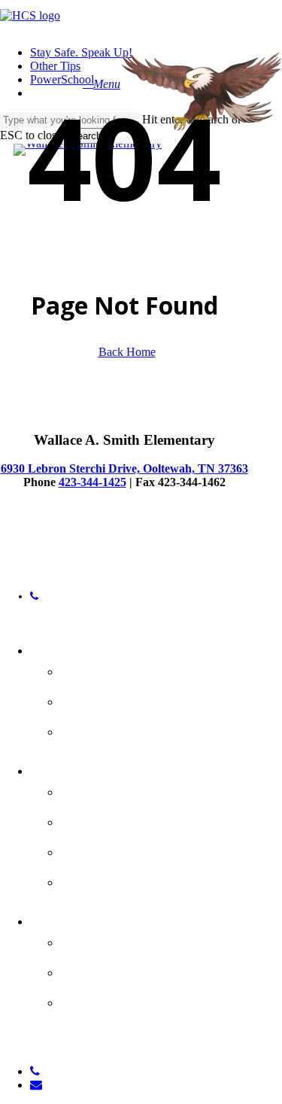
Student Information (141, 789)
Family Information (135, 940)
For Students (80, 768)
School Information (135, 669)
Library (87, 849)
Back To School (118, 729)
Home (53, 648)
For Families (76, 919)
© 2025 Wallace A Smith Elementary (79, 549)
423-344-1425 (92, 482)
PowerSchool (109, 819)
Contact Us (103, 699)
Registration (108, 970)
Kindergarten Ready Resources (137, 1011)
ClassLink (97, 879)
